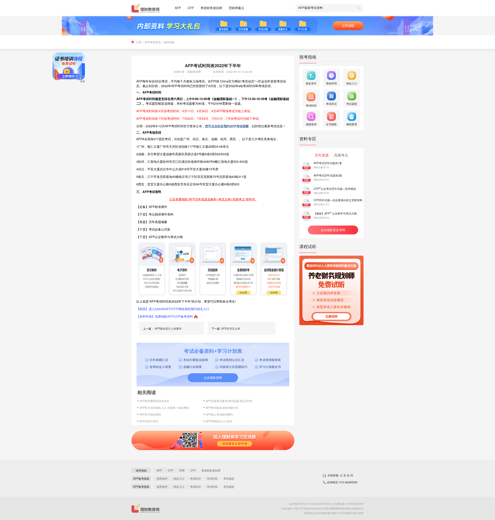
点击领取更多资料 (333, 230)
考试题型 (228, 478)
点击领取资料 (213, 377)
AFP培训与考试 (149, 421)
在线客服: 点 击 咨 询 (340, 475)
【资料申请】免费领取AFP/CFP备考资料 (164, 316)
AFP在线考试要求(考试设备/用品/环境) (229, 401)
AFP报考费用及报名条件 (154, 401)
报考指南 (169, 42)
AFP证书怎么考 (230, 328)
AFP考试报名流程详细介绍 (222, 408)
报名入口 (178, 478)
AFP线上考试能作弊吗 (219, 414)
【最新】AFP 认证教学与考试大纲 (335, 213)
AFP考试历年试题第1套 (328, 163)
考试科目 (195, 478)
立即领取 (348, 25)
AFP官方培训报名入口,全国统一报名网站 (164, 408)
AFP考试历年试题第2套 (328, 175)
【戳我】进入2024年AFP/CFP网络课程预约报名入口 (172, 309)
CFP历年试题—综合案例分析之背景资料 (338, 200)
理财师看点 (236, 8)
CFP (191, 8)
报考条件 (162, 478)
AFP (178, 8)
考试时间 (212, 478)
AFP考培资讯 (153, 42)
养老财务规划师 (211, 8)
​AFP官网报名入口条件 (219, 421)
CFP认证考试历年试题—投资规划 (335, 189)
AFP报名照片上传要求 (168, 328)
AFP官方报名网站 (150, 414)
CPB (181, 470)
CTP (193, 470)
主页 (139, 42)
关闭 (94, 93)
